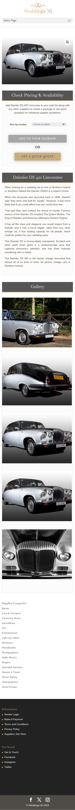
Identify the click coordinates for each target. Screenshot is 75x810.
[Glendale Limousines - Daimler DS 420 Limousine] (37, 346)
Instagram (10, 762)
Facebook (9, 757)
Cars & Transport (11, 613)
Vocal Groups (9, 686)
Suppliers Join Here (15, 734)
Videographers (10, 682)
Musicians (7, 642)
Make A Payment (13, 719)
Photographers (10, 652)
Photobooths (9, 647)
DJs (4, 628)
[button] (67, 42)
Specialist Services (12, 667)
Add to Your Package (37, 138)
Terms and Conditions (16, 724)
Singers (6, 662)
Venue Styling (9, 677)
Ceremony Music (11, 618)
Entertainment (9, 632)
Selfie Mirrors (9, 657)
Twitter (8, 767)
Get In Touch (11, 752)
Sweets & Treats (11, 672)
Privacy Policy (12, 729)
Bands (5, 608)
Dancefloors (8, 623)
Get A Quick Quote (37, 156)
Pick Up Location (18, 124)
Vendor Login (11, 714)
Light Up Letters (11, 637)
